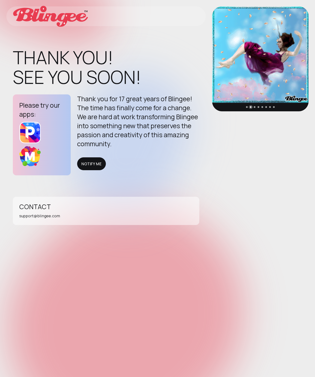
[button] (247, 107)
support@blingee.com (39, 215)
